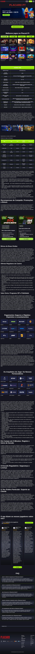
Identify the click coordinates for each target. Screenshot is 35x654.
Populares (4, 36)
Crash (21, 36)
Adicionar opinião (29, 522)
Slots (30, 36)
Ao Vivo (12, 36)
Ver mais (17, 567)
